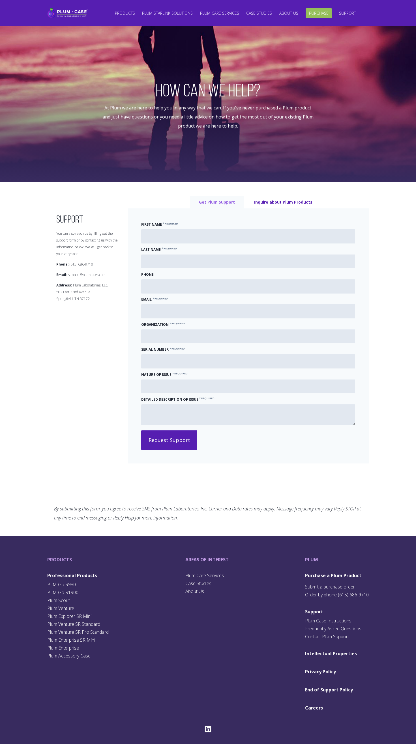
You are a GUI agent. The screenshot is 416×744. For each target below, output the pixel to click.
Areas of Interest (207, 560)
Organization (163, 324)
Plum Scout (58, 600)
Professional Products (72, 575)
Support (347, 13)
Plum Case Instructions (328, 621)
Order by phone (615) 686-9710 (337, 595)
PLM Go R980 (61, 584)
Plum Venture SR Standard (73, 624)
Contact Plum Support (327, 636)
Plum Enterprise (63, 648)
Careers (314, 708)
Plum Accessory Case (69, 656)
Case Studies (259, 13)
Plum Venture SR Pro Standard (78, 632)
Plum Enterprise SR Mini (71, 640)
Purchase (319, 13)
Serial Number (163, 349)
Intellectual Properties (331, 653)
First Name (159, 224)
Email (154, 299)
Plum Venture (60, 608)
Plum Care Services (219, 13)
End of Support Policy (329, 690)
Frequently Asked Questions (333, 629)
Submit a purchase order (330, 587)
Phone (147, 274)
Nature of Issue (164, 374)
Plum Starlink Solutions (167, 13)
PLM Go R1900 (62, 592)
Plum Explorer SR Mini (69, 616)
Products (125, 13)
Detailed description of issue (178, 399)
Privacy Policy (320, 671)
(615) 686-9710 (81, 264)
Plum (311, 560)
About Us (288, 13)
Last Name (159, 249)
